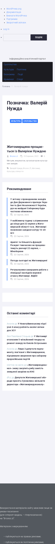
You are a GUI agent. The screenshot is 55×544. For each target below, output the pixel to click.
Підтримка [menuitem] (12, 19)
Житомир (36, 168)
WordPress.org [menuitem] (13, 9)
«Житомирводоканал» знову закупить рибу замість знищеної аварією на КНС (27, 368)
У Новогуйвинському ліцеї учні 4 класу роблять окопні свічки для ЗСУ (26, 327)
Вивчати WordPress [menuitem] (16, 15)
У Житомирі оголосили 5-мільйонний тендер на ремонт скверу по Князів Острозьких (27, 339)
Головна (6, 86)
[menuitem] (29, 37)
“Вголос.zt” (8, 518)
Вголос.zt (14, 156)
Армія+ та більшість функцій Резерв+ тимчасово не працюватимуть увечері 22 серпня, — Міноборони (28, 247)
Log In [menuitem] (6, 29)
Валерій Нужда (16, 168)
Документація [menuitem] (13, 12)
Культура (15, 121)
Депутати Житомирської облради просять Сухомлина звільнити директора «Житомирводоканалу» (27, 381)
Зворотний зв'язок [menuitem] (16, 22)
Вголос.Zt (27, 168)
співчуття (19, 171)
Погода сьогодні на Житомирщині (28, 260)
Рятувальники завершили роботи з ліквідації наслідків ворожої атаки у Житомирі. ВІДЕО (29, 272)
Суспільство (30, 121)
